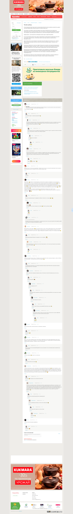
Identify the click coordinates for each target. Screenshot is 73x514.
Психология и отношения (34, 22)
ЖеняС (32, 135)
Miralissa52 (28, 104)
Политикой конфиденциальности (15, 38)
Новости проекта (14, 113)
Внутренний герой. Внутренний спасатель (30, 91)
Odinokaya (28, 179)
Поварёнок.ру (26, 506)
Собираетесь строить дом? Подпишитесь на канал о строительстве (16, 53)
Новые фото (13, 117)
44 (60, 64)
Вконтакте (15, 33)
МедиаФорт (15, 506)
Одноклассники (16, 33)
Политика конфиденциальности (36, 499)
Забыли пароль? (14, 28)
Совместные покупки (14, 19)
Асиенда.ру (49, 506)
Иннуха (29, 217)
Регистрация (19, 22)
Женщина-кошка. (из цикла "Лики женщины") (30, 88)
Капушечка (28, 324)
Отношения (40, 22)
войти (26, 439)
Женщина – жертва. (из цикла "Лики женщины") (31, 87)
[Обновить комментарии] (72, 210)
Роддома (13, 124)
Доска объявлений (14, 122)
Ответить (26, 117)
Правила (13, 114)
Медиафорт (20, 511)
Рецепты (48, 16)
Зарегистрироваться (28, 438)
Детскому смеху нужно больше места (16, 58)
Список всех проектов (50, 508)
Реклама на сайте (25, 492)
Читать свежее (24, 16)
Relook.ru (58, 506)
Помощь (13, 115)
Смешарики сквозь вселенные (15, 157)
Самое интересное (14, 118)
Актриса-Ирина (31, 270)
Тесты (13, 119)
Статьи (38, 16)
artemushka (28, 226)
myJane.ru (42, 506)
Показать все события (16, 161)
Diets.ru (34, 506)
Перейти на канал (16, 83)
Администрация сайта (35, 495)
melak (35, 64)
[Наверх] (72, 208)
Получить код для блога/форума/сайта (45, 61)
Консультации (43, 16)
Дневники (30, 16)
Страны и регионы (14, 120)
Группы (34, 16)
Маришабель (28, 337)
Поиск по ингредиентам (16, 106)
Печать (40, 61)
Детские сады (14, 125)
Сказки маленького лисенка (15, 140)
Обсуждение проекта (15, 112)
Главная (25, 22)
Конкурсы (13, 116)
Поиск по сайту (15, 109)
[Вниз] (72, 211)
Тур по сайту (33, 496)
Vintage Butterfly (33, 400)
